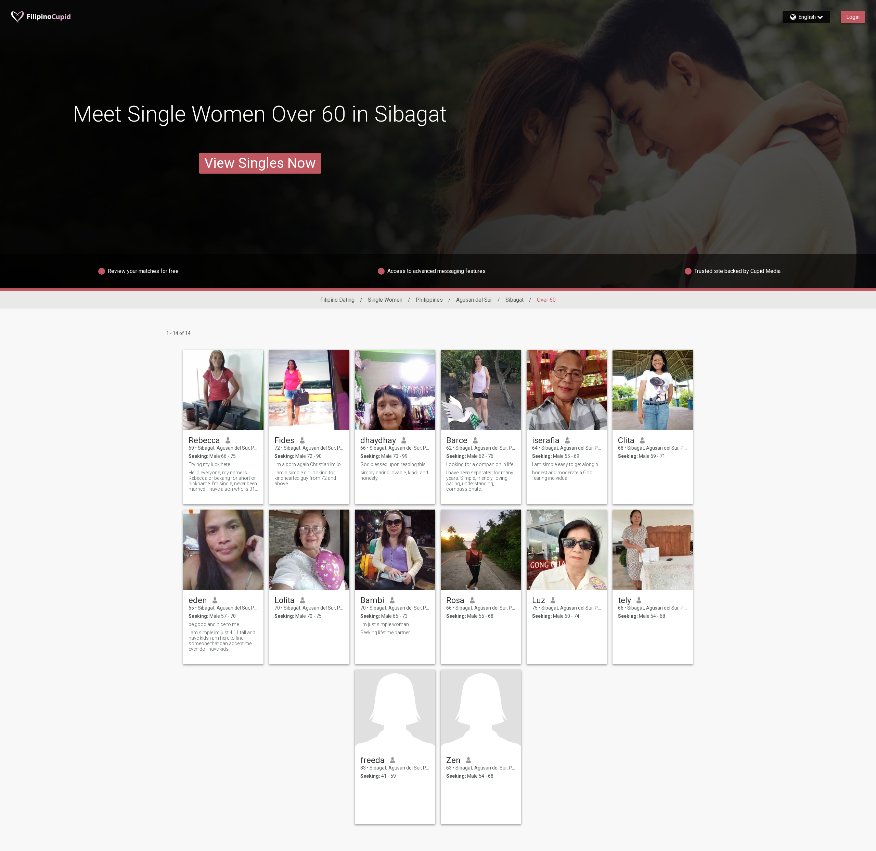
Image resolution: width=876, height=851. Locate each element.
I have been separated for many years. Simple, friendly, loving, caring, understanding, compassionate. (479, 481)
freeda (372, 760)
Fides (284, 440)
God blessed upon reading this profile (395, 464)
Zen (453, 760)
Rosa (455, 600)
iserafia (545, 440)
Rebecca (204, 440)
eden (198, 600)
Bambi (372, 600)
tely (624, 600)
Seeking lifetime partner (385, 632)
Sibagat (514, 300)
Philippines (429, 300)
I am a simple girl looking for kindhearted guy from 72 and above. (305, 478)
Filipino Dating (337, 300)
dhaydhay (378, 440)
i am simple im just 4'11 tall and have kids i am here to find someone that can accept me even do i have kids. (222, 641)
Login (853, 17)
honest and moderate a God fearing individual (562, 475)
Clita (626, 440)
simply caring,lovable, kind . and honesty (394, 475)
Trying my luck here (209, 464)
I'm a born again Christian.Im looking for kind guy (309, 464)
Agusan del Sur (474, 300)
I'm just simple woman (384, 624)
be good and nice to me (214, 624)
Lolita (284, 600)
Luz (538, 600)
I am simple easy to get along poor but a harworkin (567, 464)
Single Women (385, 300)
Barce (456, 440)
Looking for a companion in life (479, 464)
